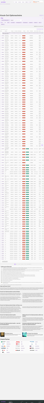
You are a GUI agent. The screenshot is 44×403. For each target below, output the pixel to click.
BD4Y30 (3, 249)
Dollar (26, 402)
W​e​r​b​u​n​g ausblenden (27, 360)
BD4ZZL (3, 231)
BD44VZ (3, 173)
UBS (7, 350)
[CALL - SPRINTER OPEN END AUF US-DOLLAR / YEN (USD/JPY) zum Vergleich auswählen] (1, 157)
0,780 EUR (27, 249)
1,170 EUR (24, 80)
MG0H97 (3, 106)
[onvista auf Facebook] (9, 402)
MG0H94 (3, 129)
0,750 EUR (24, 249)
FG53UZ (3, 181)
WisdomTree (8, 352)
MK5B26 (3, 78)
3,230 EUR (24, 120)
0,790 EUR (27, 244)
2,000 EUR (24, 111)
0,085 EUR (27, 253)
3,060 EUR (24, 85)
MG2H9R (3, 143)
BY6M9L (3, 194)
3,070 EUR (24, 139)
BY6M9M (3, 211)
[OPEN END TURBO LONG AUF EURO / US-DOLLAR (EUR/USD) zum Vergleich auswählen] (1, 183)
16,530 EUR (27, 148)
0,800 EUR (27, 238)
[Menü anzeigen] (14, 2)
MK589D (3, 71)
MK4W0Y (3, 61)
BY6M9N (3, 226)
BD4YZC (3, 257)
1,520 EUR (24, 95)
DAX (21, 402)
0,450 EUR (24, 47)
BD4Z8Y (3, 165)
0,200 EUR (24, 181)
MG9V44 (3, 95)
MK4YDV (3, 66)
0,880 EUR (27, 240)
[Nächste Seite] (30, 264)
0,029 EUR (24, 35)
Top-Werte (32, 402)
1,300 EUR (24, 52)
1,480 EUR (24, 71)
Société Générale (37, 348)
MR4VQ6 (3, 35)
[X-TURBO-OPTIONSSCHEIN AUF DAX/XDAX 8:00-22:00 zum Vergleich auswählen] (1, 171)
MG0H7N (3, 93)
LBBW (7, 348)
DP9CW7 (3, 217)
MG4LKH (3, 139)
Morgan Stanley (23, 348)
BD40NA (3, 228)
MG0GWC (3, 115)
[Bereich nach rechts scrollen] (42, 145)
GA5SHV (3, 148)
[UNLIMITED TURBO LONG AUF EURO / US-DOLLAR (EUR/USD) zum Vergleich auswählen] (1, 194)
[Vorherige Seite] (13, 264)
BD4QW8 (3, 157)
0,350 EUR (24, 231)
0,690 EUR (24, 58)
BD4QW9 (3, 196)
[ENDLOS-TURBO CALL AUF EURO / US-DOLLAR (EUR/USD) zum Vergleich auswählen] (1, 198)
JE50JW (3, 213)
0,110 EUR (24, 154)
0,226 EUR (27, 183)
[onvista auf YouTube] (10, 402)
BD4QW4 (3, 154)
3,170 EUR (24, 141)
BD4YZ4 (3, 251)
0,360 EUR (27, 231)
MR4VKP (3, 54)
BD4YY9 (3, 242)
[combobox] (18, 20)
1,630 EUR (24, 97)
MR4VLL (3, 58)
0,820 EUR (24, 242)
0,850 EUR (24, 240)
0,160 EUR (24, 56)
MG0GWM (3, 131)
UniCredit (22, 350)
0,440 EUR (24, 113)
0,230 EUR (27, 196)
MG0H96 (3, 111)
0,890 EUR (24, 66)
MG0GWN (3, 117)
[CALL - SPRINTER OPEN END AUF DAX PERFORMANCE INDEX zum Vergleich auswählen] (1, 233)
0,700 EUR (24, 173)
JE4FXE (3, 200)
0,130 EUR (24, 162)
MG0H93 (3, 141)
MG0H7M (3, 113)
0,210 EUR (27, 181)
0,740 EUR (24, 251)
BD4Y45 (3, 238)
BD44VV (3, 171)
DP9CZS (3, 162)
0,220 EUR (24, 183)
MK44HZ (3, 56)
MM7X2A (3, 85)
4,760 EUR (24, 115)
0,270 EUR (27, 192)
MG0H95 (3, 127)
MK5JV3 (3, 49)
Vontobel (36, 350)
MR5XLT (3, 207)
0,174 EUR (27, 167)
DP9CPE (3, 198)
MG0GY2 (3, 104)
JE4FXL (3, 185)
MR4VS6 (3, 47)
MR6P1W (3, 183)
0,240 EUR (24, 194)
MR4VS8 (3, 40)
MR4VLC (3, 52)
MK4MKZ (3, 80)
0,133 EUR (24, 54)
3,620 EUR (24, 143)
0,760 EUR (24, 244)
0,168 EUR (24, 167)
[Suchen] (30, 2)
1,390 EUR (24, 64)
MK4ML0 (3, 64)
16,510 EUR (24, 148)
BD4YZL (3, 244)
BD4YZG (3, 233)
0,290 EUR (24, 217)
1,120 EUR (24, 61)
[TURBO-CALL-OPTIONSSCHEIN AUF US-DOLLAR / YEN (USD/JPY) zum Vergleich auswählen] (1, 160)
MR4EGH (3, 167)
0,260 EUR (24, 192)
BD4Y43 (3, 255)
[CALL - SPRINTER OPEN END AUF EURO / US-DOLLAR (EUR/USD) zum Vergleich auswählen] (1, 169)
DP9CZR (3, 215)
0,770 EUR (24, 238)
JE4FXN (3, 219)
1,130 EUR (24, 78)
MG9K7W (3, 97)
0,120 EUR (27, 154)
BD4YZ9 (3, 240)
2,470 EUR (24, 129)
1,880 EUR (24, 106)
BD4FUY (3, 192)
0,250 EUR (27, 194)
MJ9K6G (3, 120)
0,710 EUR (27, 173)
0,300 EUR (27, 217)
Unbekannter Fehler (37, 1)
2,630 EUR (24, 131)
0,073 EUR (24, 253)
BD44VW (3, 209)
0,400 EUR (24, 40)
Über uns (40, 402)
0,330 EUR (24, 93)
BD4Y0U (3, 253)
